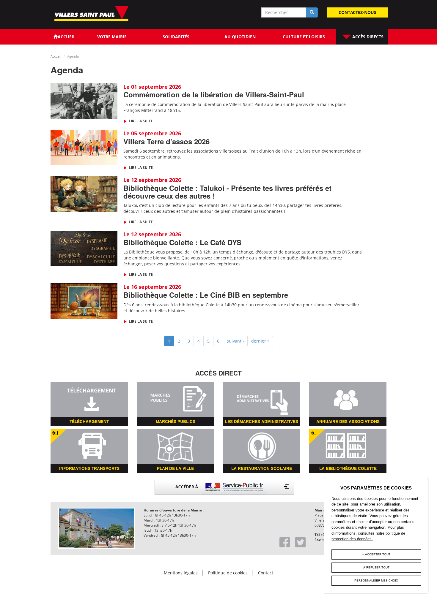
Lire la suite (140, 120)
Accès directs (367, 36)
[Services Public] (224, 486)
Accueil (56, 56)
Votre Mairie (112, 36)
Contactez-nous (357, 12)
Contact (265, 573)
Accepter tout (377, 554)
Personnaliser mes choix (376, 580)
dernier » (260, 341)
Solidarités (176, 36)
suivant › (235, 341)
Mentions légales (181, 573)
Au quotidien (240, 36)
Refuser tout (377, 567)
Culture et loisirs (304, 36)
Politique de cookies (228, 573)
